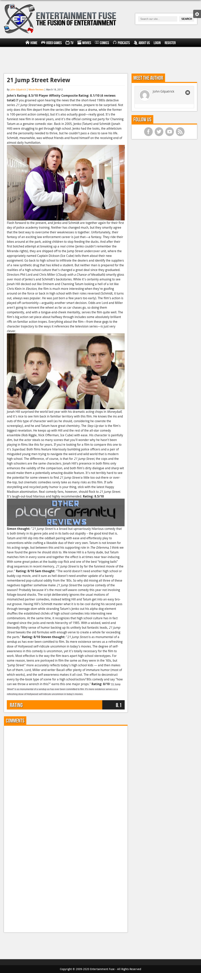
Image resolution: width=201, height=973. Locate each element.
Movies (86, 43)
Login (157, 43)
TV (71, 43)
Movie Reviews (36, 89)
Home (33, 43)
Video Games (54, 43)
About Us (144, 43)
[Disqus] (66, 778)
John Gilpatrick (18, 89)
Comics (104, 43)
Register (170, 43)
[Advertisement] (100, 59)
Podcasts (124, 43)
